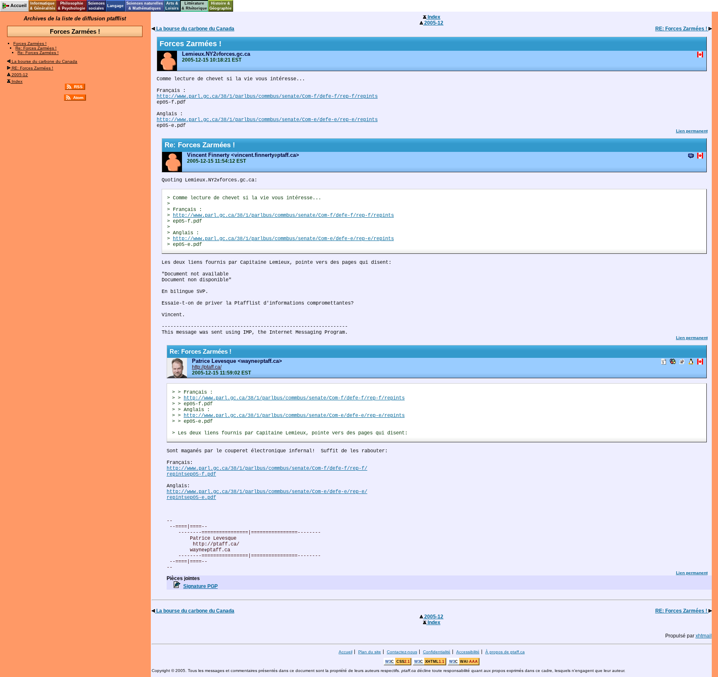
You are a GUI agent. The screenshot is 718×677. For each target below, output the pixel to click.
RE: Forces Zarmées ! (31, 68)
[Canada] (700, 55)
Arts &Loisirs (172, 5)
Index (16, 81)
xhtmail (704, 636)
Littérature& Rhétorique (194, 5)
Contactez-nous (402, 652)
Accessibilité (467, 652)
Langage (115, 6)
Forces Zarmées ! (30, 43)
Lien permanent (692, 131)
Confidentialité (436, 652)
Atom (78, 97)
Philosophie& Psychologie (71, 5)
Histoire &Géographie (220, 5)
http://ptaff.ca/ (206, 367)
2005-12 (19, 74)
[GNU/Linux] (691, 362)
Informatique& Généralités (42, 5)
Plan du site (369, 652)
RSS (78, 86)
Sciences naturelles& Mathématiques (144, 5)
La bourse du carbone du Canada (43, 61)
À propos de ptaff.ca (505, 652)
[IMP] (691, 156)
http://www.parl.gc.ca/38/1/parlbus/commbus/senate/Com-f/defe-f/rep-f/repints (267, 96)
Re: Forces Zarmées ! (36, 48)
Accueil (345, 652)
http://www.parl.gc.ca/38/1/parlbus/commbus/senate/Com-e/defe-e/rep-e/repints (267, 120)
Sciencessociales (96, 5)
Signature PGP (200, 586)
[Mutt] (682, 362)
